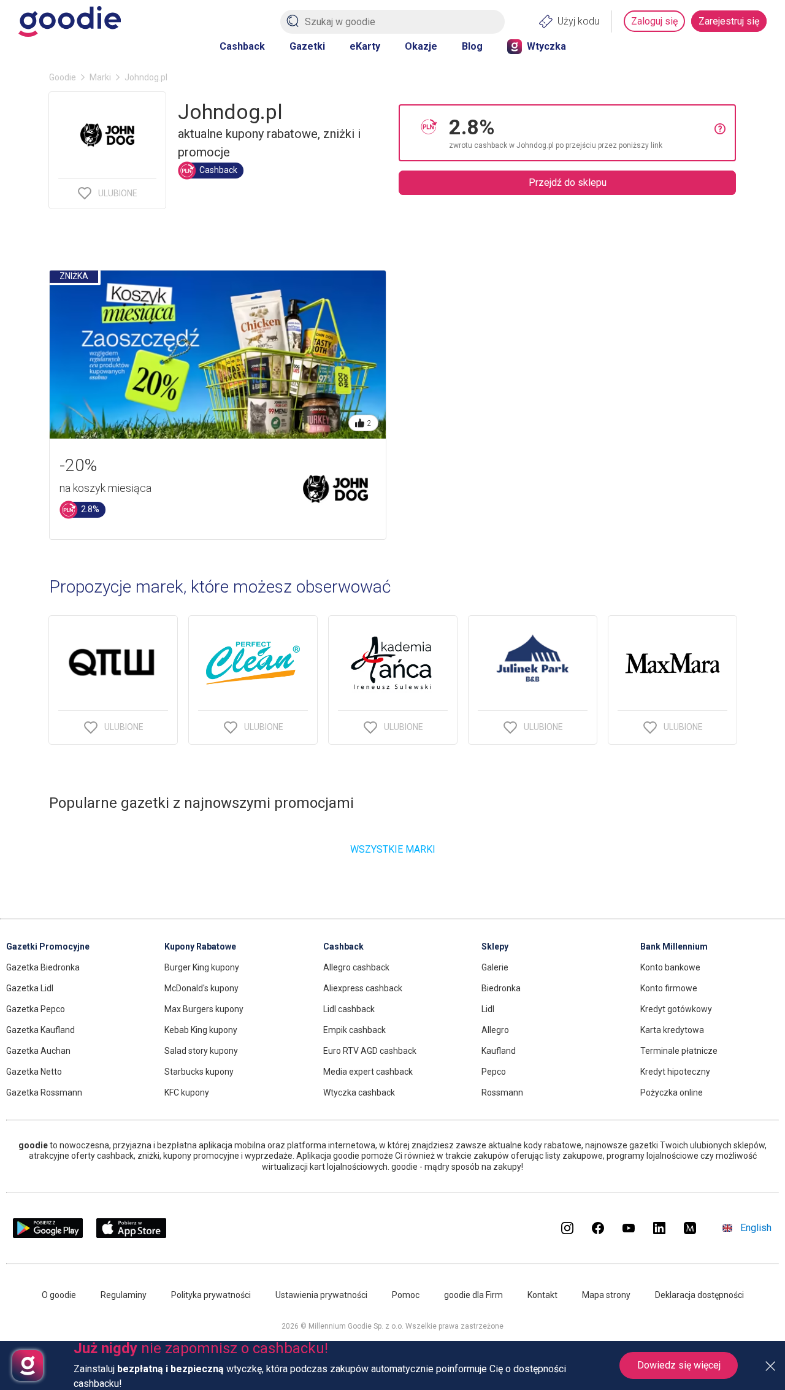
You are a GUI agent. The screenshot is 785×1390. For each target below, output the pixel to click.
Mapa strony (606, 1295)
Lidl (487, 1009)
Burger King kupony (201, 967)
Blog (472, 46)
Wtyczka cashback (359, 1092)
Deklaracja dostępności (699, 1295)
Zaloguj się (654, 21)
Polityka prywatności (211, 1295)
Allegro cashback (356, 967)
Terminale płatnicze (679, 1051)
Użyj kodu (578, 21)
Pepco (493, 1072)
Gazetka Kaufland (40, 1030)
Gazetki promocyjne (48, 946)
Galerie (494, 967)
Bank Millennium (674, 946)
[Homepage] (69, 21)
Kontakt (542, 1295)
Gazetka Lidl (29, 988)
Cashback (242, 46)
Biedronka (501, 988)
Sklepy (494, 946)
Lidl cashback (349, 1009)
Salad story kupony (201, 1051)
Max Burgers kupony (203, 1009)
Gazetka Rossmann (44, 1092)
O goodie (59, 1295)
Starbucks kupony (199, 1072)
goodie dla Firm (473, 1295)
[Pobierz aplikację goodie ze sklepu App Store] (132, 1234)
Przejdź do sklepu (568, 182)
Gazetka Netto (34, 1072)
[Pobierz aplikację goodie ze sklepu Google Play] (48, 1234)
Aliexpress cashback (362, 988)
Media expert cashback (368, 1072)
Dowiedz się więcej (679, 1365)
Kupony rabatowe (200, 946)
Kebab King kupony (200, 1030)
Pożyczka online (671, 1092)
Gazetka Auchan (38, 1051)
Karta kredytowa (672, 1030)
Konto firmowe (668, 988)
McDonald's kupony (201, 988)
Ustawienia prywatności (321, 1295)
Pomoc (405, 1295)
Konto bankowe (670, 967)
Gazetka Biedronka (43, 967)
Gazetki (307, 46)
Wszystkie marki (392, 849)
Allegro (495, 1030)
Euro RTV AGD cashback (369, 1051)
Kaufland (498, 1051)
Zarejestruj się (729, 21)
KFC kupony (186, 1092)
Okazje (421, 46)
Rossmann (502, 1092)
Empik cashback (354, 1030)
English (756, 1228)
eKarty (365, 46)
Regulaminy (124, 1295)
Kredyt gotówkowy (676, 1009)
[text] (581, 133)
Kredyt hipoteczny (675, 1072)
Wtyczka (546, 46)
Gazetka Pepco (35, 1009)
